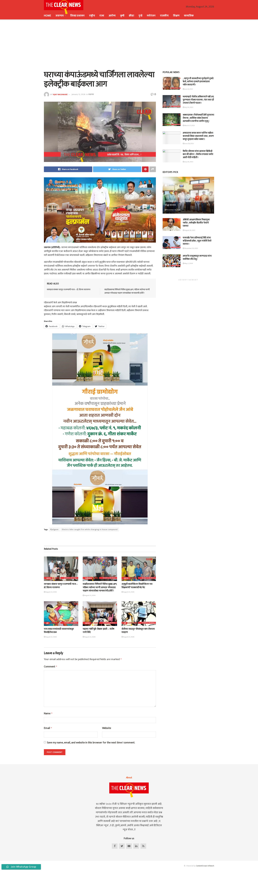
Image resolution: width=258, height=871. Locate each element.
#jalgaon (54, 529)
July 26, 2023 (188, 161)
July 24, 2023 (188, 107)
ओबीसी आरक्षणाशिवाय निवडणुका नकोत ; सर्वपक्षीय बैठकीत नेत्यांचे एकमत (196, 223)
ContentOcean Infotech (205, 865)
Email (48, 728)
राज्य (101, 15)
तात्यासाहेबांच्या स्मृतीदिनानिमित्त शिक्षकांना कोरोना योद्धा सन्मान (186, 203)
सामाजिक (189, 15)
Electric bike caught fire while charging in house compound (90, 529)
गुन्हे (140, 15)
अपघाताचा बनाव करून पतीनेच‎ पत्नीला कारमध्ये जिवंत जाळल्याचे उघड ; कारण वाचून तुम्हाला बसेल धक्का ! (198, 136)
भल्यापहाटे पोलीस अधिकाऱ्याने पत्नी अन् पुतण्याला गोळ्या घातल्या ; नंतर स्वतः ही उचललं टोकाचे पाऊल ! (198, 100)
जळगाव (59, 15)
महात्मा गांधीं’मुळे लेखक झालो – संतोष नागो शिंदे (98, 630)
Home (47, 15)
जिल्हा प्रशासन (77, 15)
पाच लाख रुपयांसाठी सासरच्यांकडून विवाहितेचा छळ (59, 630)
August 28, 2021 (189, 230)
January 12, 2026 (78, 94)
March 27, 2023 (189, 125)
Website (106, 728)
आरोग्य (112, 15)
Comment (50, 667)
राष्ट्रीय (92, 15)
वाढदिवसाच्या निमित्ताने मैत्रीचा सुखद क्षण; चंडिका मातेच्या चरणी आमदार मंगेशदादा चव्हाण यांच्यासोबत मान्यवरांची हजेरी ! (127, 291)
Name (48, 713)
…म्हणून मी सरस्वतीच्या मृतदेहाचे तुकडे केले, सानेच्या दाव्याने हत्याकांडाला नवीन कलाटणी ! (198, 82)
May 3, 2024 (188, 263)
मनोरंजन (151, 15)
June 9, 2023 (188, 89)
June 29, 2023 (189, 143)
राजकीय (164, 15)
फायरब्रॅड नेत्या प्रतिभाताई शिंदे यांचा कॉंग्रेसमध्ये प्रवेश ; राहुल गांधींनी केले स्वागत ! (197, 241)
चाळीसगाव (88, 578)
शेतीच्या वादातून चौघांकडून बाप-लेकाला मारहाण (138, 630)
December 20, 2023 (191, 248)
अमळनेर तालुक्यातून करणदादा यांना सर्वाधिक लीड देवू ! (197, 257)
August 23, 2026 (51, 592)
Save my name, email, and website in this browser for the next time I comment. (91, 743)
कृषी (122, 15)
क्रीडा (131, 15)
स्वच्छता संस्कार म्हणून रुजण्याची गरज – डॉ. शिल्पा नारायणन (68, 289)
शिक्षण (176, 15)
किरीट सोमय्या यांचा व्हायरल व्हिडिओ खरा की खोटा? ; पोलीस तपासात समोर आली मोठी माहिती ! (198, 154)
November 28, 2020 (173, 210)
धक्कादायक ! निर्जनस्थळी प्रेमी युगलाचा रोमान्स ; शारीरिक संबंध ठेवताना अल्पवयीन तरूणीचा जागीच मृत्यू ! (198, 118)
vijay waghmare (60, 94)
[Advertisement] (129, 45)
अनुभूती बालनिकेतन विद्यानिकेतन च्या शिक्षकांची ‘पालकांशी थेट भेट (137, 585)
